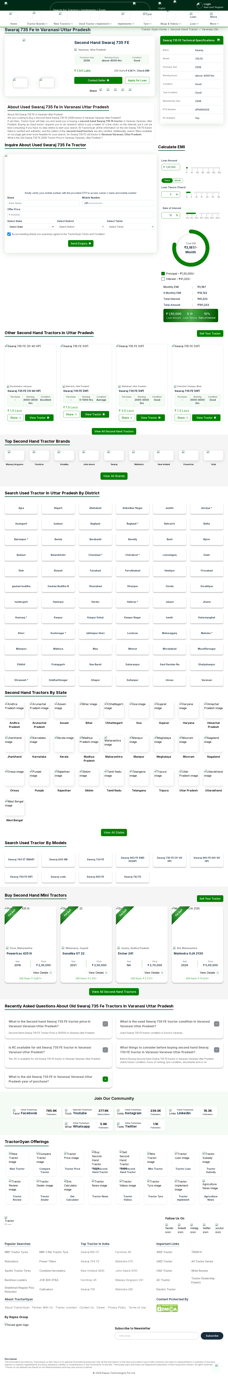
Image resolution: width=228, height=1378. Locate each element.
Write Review (199, 1270)
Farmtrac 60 (123, 1252)
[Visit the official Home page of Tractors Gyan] (34, 1220)
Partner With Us (42, 1307)
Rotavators (11, 1261)
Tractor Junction (66, 1307)
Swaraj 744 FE (90, 1261)
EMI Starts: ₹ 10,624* (197, 978)
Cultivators (46, 1289)
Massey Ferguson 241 (129, 1280)
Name (10, 197)
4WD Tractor (164, 1252)
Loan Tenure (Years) (173, 187)
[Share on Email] (131, 91)
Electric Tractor (166, 1289)
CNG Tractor (164, 1270)
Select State (14, 221)
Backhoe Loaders (16, 1280)
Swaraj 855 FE (90, 1252)
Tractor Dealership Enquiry (203, 1280)
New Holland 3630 (92, 1270)
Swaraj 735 (88, 1289)
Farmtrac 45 (88, 1280)
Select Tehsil (115, 221)
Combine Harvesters (52, 1270)
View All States (114, 832)
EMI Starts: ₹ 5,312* (86, 978)
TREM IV (196, 1252)
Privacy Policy (117, 1307)
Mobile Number (91, 197)
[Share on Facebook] (102, 91)
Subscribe (212, 1335)
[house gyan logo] (21, 1339)
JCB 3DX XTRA (48, 1280)
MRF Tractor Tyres (16, 1252)
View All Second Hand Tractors (114, 991)
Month (178, 180)
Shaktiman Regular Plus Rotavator (19, 1289)
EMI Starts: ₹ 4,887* (31, 978)
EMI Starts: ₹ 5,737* (142, 978)
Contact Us (87, 1307)
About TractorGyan (17, 1307)
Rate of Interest (172, 208)
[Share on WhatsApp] (124, 91)
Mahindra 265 (124, 1289)
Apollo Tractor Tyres (18, 1270)
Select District (65, 221)
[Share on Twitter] (117, 91)
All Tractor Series (202, 1261)
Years (167, 180)
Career (100, 1307)
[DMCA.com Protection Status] (167, 1308)
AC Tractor (163, 1280)
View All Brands (114, 476)
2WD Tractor (164, 1261)
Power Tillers (47, 1261)
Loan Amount (169, 160)
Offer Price (13, 209)
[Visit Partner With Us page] (181, 5)
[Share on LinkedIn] (109, 91)
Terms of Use (137, 1307)
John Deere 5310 (126, 1270)
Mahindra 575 (124, 1261)
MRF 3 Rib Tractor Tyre (53, 1252)
